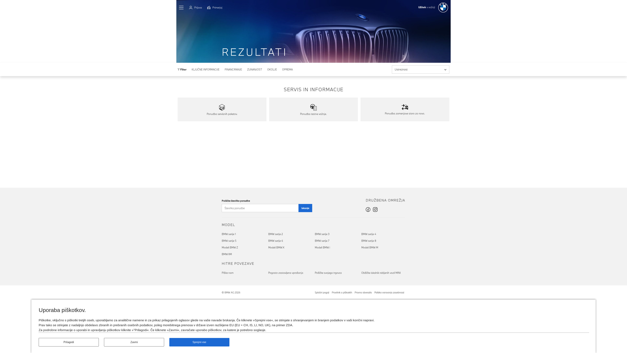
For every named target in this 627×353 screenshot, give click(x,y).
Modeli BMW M (369, 247)
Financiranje (233, 69)
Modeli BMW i (322, 247)
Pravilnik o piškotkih (342, 292)
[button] (181, 7)
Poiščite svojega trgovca (328, 272)
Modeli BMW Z (230, 247)
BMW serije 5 (229, 240)
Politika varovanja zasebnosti (389, 292)
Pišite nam (227, 272)
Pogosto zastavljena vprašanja (285, 272)
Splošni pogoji (322, 292)
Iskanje (305, 208)
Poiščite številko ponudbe (236, 200)
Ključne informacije (205, 69)
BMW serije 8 (368, 240)
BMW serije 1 (229, 234)
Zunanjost (254, 69)
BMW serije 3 (322, 234)
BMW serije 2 (275, 234)
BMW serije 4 (368, 234)
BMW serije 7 (322, 240)
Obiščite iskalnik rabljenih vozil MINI (381, 272)
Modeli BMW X (276, 247)
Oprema (287, 69)
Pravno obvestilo (363, 292)
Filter (183, 69)
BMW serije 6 (275, 240)
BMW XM (227, 254)
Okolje (272, 69)
